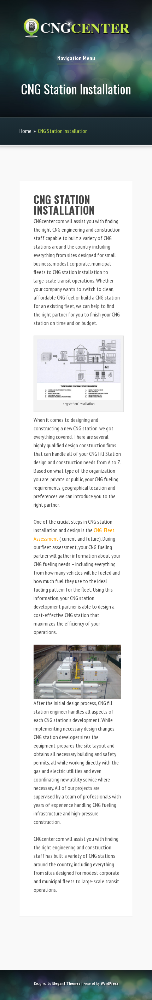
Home (25, 130)
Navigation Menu (76, 58)
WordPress (109, 983)
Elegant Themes (66, 983)
